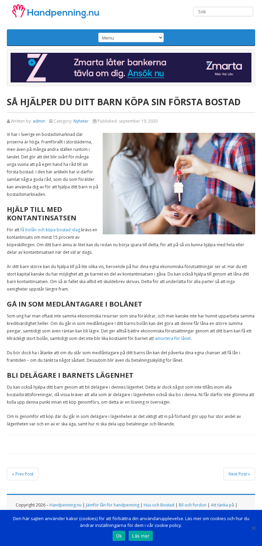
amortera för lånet (173, 338)
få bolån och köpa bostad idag (50, 230)
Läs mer (140, 536)
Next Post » (239, 474)
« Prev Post (22, 474)
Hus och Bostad (159, 505)
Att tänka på (222, 505)
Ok (119, 536)
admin (39, 121)
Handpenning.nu (65, 505)
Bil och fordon (192, 505)
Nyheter (81, 121)
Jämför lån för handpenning (112, 505)
